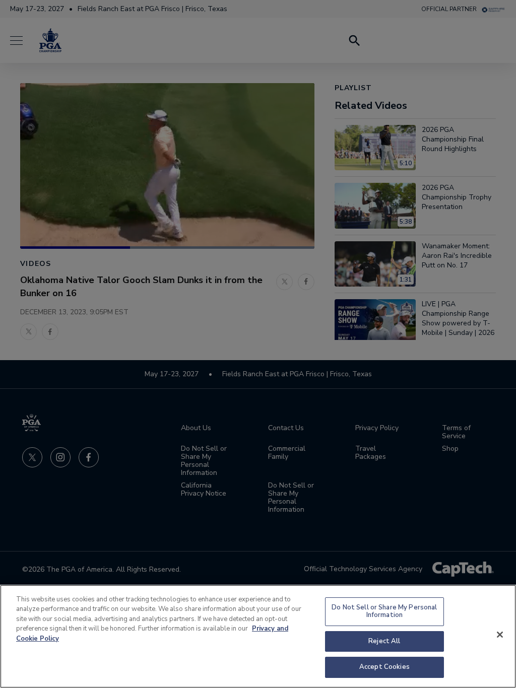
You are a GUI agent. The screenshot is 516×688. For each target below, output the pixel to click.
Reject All (384, 641)
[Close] (500, 635)
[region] (258, 636)
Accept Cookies (384, 666)
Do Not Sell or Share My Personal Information (384, 611)
